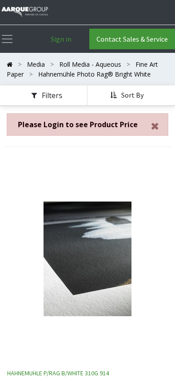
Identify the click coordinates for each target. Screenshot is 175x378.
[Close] (155, 126)
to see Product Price (78, 124)
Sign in (61, 38)
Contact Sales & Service (132, 38)
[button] (128, 95)
